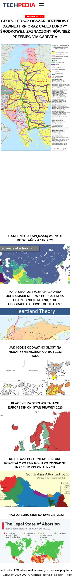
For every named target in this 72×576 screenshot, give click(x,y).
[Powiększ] (35, 98)
